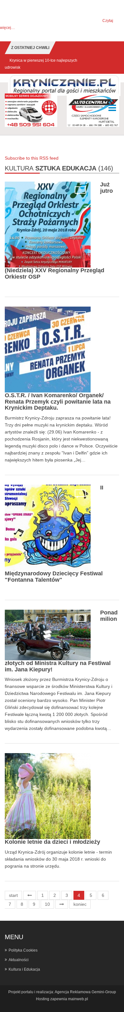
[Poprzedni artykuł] (29, 895)
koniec (79, 904)
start (13, 895)
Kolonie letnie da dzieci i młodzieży (52, 842)
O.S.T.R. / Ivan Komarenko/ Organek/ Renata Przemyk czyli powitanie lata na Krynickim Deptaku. (58, 401)
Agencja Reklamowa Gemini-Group (85, 992)
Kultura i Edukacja (24, 969)
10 (47, 904)
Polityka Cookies (23, 950)
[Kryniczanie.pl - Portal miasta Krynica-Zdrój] (64, 85)
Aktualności (19, 960)
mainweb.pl (78, 999)
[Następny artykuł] (61, 904)
